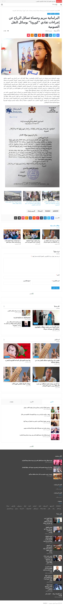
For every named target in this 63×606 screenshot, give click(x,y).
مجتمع (16, 508)
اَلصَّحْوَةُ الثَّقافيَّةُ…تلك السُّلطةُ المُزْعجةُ (22, 317)
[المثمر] (31, 293)
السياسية (52, 10)
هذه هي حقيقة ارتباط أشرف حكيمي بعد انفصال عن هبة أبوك (36, 421)
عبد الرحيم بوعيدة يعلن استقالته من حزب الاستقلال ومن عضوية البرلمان (51, 241)
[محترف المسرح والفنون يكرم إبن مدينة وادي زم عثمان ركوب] (57, 569)
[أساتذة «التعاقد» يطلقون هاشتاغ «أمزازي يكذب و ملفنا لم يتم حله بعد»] (57, 538)
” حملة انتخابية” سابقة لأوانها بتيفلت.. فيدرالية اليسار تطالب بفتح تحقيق (12, 241)
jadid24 (55, 211)
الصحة (29, 506)
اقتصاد (40, 506)
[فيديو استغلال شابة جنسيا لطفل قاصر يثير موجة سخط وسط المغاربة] (55, 437)
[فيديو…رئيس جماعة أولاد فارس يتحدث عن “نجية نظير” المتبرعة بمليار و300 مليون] (57, 558)
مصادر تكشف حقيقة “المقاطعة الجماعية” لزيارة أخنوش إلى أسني (32, 241)
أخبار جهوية (52, 506)
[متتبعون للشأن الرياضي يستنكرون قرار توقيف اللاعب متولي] (55, 410)
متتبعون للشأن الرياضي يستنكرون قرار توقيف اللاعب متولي (37, 407)
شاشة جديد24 (43, 508)
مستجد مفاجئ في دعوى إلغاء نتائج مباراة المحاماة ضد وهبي (37, 428)
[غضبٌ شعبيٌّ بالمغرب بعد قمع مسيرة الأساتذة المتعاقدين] (57, 587)
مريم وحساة (31, 211)
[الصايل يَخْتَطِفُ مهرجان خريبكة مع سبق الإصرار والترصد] (57, 529)
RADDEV (45, 603)
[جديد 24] (54, 4)
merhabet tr (58, 506)
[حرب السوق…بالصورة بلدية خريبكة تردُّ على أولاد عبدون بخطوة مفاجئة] (57, 547)
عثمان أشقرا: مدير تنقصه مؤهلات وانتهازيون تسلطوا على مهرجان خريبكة (47, 328)
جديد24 (52, 13)
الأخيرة (31, 402)
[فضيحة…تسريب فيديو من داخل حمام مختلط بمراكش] (57, 476)
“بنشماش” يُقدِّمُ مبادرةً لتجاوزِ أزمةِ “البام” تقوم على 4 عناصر (48, 578)
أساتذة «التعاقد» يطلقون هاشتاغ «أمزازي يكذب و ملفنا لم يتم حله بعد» (47, 539)
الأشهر (51, 402)
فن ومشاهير (35, 508)
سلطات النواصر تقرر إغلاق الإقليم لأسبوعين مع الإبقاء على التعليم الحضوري (51, 203)
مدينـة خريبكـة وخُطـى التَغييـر (14, 311)
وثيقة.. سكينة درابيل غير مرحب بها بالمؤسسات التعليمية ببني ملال (35, 414)
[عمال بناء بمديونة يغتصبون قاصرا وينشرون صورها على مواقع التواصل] (57, 469)
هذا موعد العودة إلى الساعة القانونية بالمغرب (17, 360)
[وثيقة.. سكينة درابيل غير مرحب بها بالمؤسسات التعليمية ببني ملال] (55, 416)
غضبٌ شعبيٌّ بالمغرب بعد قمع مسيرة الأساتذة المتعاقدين (48, 587)
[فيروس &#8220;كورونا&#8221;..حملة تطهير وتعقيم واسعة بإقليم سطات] (13, 196)
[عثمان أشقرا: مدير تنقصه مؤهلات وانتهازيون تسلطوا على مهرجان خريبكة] (57, 520)
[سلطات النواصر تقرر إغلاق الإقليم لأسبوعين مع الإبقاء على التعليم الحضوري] (50, 196)
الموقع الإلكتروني (26, 280)
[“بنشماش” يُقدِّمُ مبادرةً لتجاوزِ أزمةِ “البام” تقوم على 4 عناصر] (57, 578)
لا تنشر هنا (22, 508)
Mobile (47, 211)
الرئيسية (57, 10)
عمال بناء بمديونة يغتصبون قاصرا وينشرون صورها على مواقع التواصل (37, 467)
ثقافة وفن (13, 506)
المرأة (25, 506)
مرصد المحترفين (10, 508)
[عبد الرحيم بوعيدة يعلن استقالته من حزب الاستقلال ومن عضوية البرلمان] (50, 234)
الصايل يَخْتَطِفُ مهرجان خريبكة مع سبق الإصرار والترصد (48, 530)
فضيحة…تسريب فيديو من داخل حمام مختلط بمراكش (40, 474)
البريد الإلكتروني (55, 280)
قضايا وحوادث (28, 508)
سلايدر (49, 13)
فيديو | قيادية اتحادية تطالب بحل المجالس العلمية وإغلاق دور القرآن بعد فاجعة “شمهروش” (12, 323)
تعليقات (11, 402)
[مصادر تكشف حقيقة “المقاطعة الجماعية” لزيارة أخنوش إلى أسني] (31, 234)
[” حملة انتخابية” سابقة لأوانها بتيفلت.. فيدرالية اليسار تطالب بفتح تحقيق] (12, 234)
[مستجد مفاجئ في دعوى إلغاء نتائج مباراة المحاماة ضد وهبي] (55, 430)
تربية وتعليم (19, 506)
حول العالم (59, 508)
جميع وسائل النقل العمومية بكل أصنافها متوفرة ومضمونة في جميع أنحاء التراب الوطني (32, 203)
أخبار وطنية (45, 506)
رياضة (53, 508)
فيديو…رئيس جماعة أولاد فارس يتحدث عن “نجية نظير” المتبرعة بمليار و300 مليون (48, 559)
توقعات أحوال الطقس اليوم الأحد (21, 384)
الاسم (57, 275)
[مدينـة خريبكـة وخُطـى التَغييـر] (26, 313)
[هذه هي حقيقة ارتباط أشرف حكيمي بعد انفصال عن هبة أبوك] (55, 423)
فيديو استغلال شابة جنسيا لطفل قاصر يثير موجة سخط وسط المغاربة (35, 435)
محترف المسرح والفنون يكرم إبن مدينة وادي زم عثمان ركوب (47, 569)
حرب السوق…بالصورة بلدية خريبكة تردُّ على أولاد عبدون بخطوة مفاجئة (47, 549)
